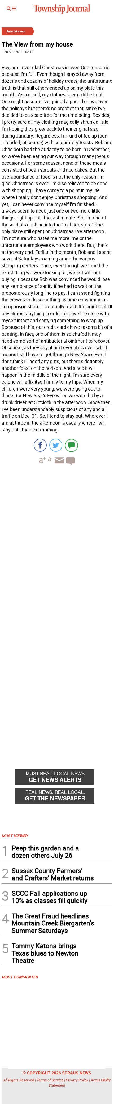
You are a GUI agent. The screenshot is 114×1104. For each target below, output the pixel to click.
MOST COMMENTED (20, 977)
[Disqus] (57, 542)
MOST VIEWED (15, 835)
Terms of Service (50, 1079)
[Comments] (71, 445)
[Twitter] (55, 445)
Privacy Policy (77, 1079)
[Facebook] (40, 445)
